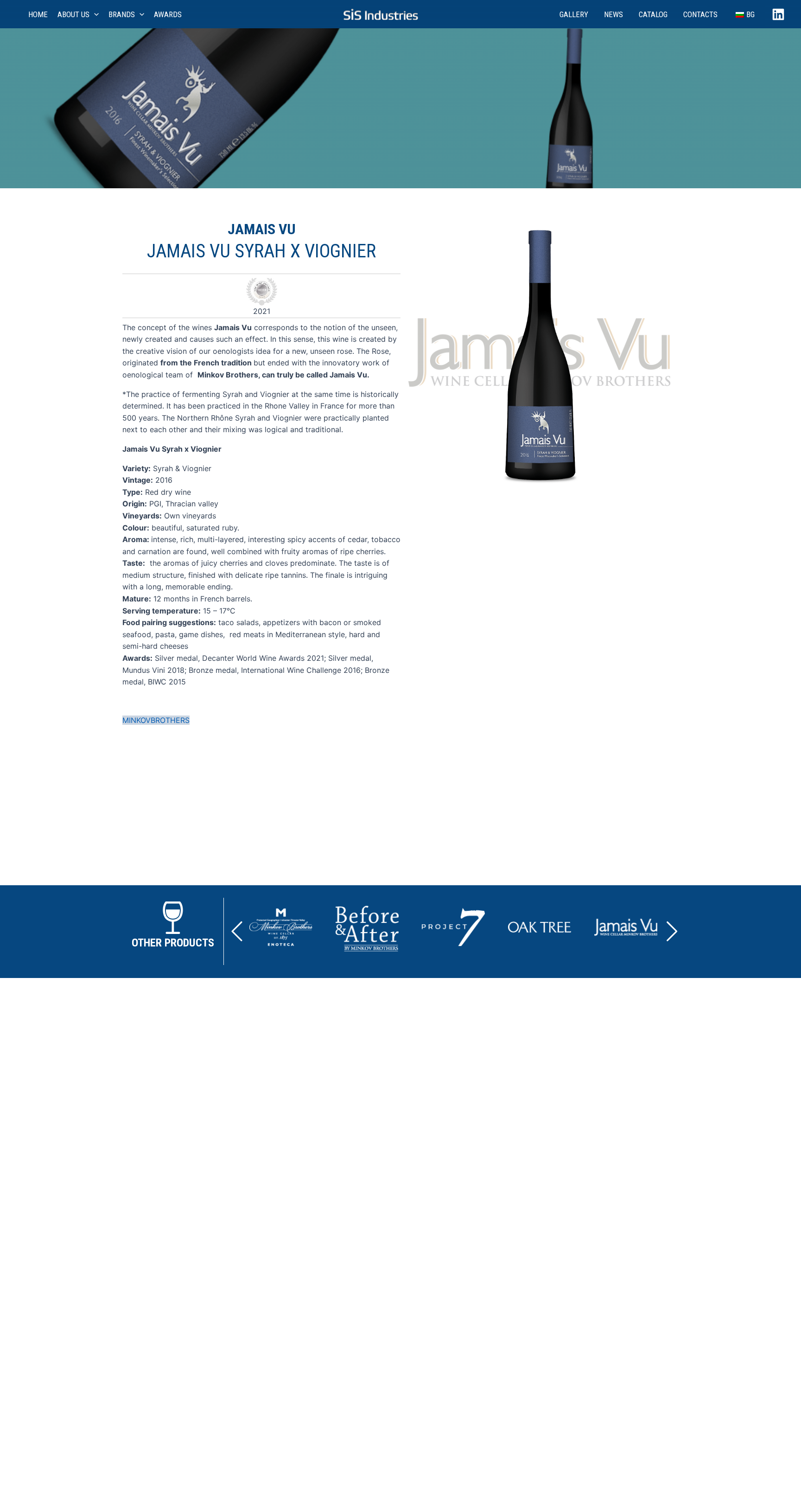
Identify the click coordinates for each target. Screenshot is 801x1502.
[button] (236, 931)
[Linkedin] (778, 14)
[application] (94, 14)
